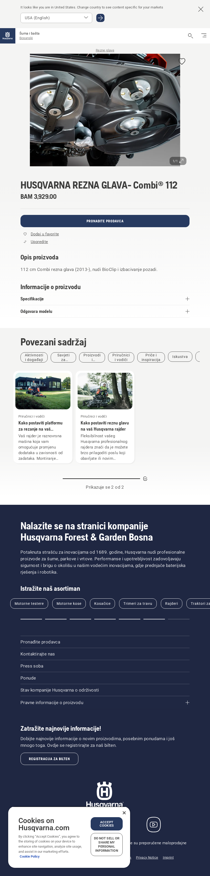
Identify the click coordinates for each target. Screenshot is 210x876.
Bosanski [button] (26, 38)
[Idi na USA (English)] (100, 18)
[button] (181, 62)
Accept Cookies (107, 823)
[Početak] (7, 35)
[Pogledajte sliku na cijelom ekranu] (105, 111)
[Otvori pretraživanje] (190, 36)
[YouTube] (153, 824)
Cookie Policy (30, 856)
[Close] (124, 813)
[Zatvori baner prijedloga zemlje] (201, 9)
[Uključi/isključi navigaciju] (204, 36)
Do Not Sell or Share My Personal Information (107, 844)
